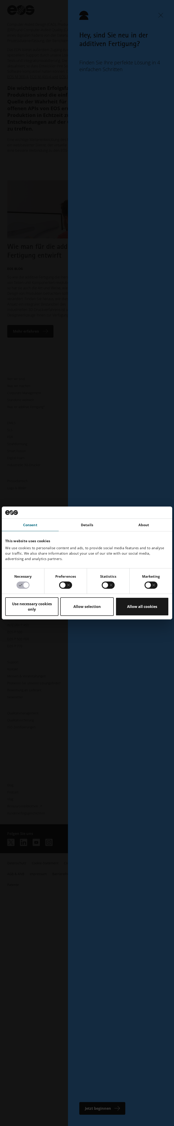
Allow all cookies (142, 606)
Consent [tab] (30, 524)
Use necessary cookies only (32, 606)
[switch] (65, 585)
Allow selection (87, 606)
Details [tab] (87, 524)
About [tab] (143, 524)
